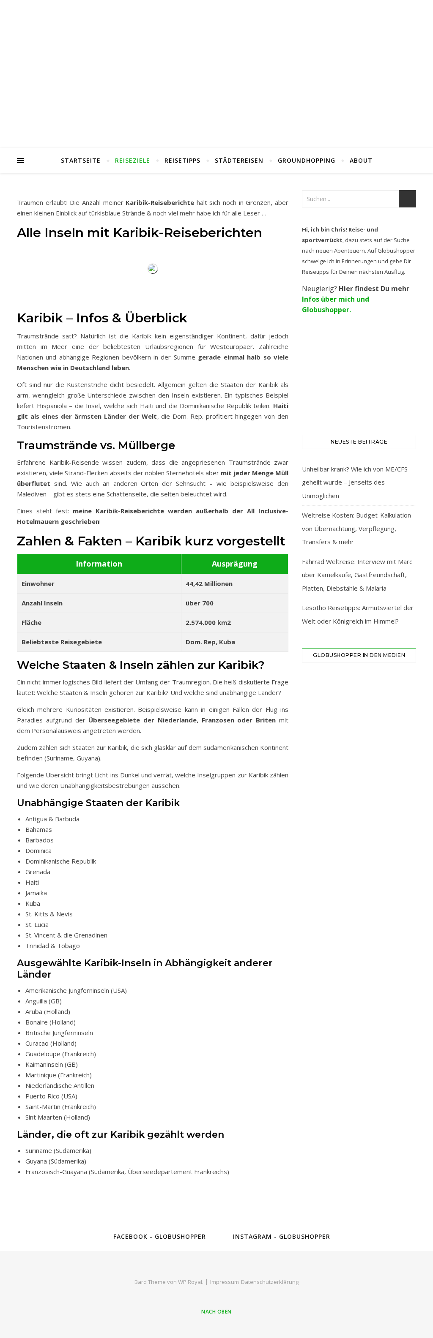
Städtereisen (239, 160)
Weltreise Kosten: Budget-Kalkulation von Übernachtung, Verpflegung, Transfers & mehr (356, 528)
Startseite (81, 160)
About (361, 160)
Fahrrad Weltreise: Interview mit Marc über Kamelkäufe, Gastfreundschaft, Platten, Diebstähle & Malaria (357, 574)
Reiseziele (132, 160)
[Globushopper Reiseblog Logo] (216, 74)
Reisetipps (182, 160)
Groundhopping (306, 160)
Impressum (224, 1282)
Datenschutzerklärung (270, 1282)
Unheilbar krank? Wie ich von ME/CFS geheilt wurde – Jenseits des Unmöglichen (355, 482)
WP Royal (190, 1282)
